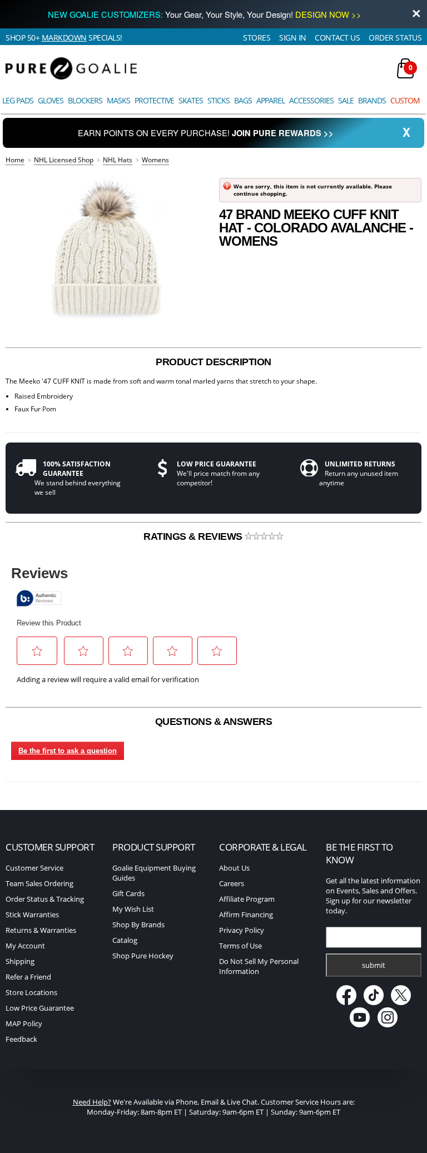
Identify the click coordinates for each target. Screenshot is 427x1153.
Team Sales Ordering (39, 883)
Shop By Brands (138, 925)
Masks (118, 100)
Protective (154, 100)
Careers (231, 883)
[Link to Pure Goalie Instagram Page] (387, 1025)
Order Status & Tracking (45, 899)
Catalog (124, 940)
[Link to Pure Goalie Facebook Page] (346, 1002)
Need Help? (92, 1102)
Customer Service (34, 868)
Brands (372, 100)
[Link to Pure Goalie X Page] (401, 1002)
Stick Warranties (32, 915)
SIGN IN (292, 37)
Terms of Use (240, 946)
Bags (243, 100)
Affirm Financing (246, 915)
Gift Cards (128, 893)
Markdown (64, 37)
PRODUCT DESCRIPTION (213, 361)
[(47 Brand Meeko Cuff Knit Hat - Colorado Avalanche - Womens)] (107, 250)
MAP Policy (24, 1023)
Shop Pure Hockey (142, 956)
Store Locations (31, 992)
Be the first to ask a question (67, 751)
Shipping (20, 961)
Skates (190, 100)
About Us (234, 868)
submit (373, 965)
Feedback (21, 1039)
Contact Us (337, 37)
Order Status (395, 37)
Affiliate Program (247, 899)
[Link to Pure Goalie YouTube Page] (360, 1025)
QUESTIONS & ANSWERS (213, 721)
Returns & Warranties (41, 930)
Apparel (270, 100)
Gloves (50, 100)
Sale (346, 100)
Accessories (311, 100)
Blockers (85, 100)
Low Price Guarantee (40, 1008)
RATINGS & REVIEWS (194, 536)
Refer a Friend (28, 977)
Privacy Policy (241, 930)
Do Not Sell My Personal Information (259, 966)
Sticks (218, 100)
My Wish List (133, 909)
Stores (256, 37)
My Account (25, 946)
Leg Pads (17, 100)
